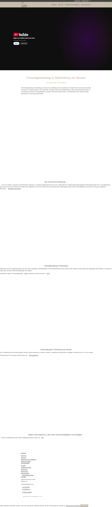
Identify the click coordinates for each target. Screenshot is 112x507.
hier (42, 437)
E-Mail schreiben (27, 492)
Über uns (61, 4)
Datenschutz (85, 1)
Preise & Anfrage (85, 4)
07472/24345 (26, 487)
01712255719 (26, 489)
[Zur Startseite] (24, 5)
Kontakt (23, 465)
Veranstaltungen (33, 355)
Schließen (84, 505)
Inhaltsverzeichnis (26, 467)
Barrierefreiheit (25, 473)
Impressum (77, 1)
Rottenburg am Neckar (14, 188)
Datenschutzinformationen (73, 505)
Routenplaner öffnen (28, 475)
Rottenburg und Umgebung (72, 4)
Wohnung (54, 4)
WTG (25, 273)
